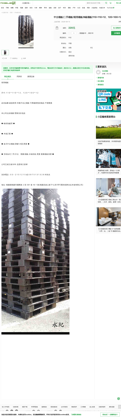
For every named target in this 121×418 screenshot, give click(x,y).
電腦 (21, 8)
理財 (88, 8)
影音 (31, 8)
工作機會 (83, 407)
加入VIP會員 (5, 407)
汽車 (35, 8)
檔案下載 (24, 407)
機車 (40, 8)
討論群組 (94, 8)
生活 (78, 8)
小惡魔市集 (25, 3)
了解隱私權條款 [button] (76, 414)
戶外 (74, 8)
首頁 (2, 8)
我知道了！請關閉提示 (110, 414)
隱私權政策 (54, 407)
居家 (55, 8)
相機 (12, 8)
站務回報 (15, 407)
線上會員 (92, 407)
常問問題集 (34, 407)
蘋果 (26, 8)
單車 (45, 8)
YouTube (110, 8)
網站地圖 (111, 407)
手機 (7, 8)
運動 (69, 8)
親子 (59, 8)
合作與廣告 (64, 407)
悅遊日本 (102, 8)
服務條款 (44, 407)
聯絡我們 (74, 407)
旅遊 (83, 8)
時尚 (64, 8)
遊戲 (50, 8)
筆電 (16, 8)
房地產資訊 (17, 12)
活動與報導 (102, 407)
